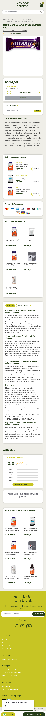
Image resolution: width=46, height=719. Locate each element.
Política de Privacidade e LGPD (11, 673)
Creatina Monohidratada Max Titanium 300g (30, 264)
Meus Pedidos (6, 643)
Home (5, 19)
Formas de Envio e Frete (9, 676)
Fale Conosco (6, 686)
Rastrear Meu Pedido (8, 649)
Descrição (10, 305)
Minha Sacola (6, 640)
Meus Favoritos (6, 646)
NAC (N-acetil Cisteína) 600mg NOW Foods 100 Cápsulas (22, 165)
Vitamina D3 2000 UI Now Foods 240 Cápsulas (23, 190)
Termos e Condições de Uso (10, 670)
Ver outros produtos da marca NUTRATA (15, 31)
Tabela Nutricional (23, 305)
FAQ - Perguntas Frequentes (10, 689)
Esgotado (23, 97)
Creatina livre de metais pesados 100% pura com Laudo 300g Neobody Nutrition (23, 178)
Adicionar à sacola (33, 714)
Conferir (36, 169)
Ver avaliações (17, 33)
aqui (10, 707)
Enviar (37, 111)
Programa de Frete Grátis (9, 659)
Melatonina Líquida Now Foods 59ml (30, 577)
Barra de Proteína (25, 19)
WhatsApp (10, 714)
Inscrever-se (38, 614)
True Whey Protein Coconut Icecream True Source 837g (12, 288)
